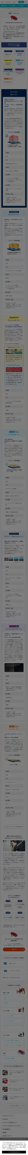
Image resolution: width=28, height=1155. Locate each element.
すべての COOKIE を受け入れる (14, 1152)
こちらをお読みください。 (12, 1148)
